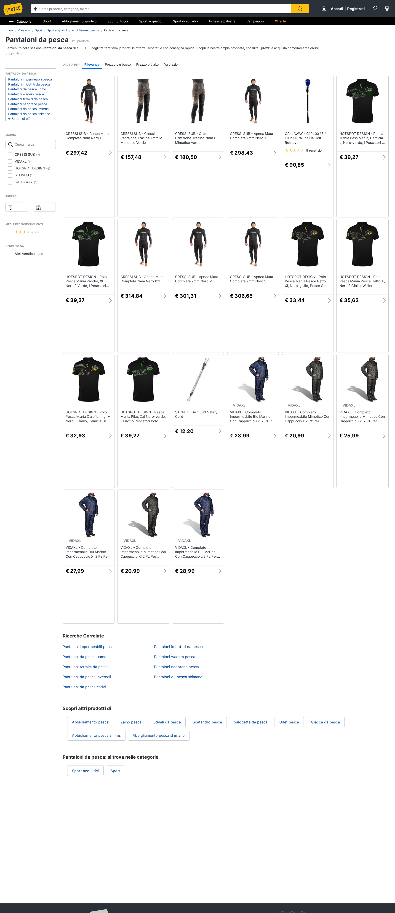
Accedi (337, 8)
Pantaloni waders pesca (26, 94)
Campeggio (255, 21)
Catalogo (24, 30)
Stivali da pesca (167, 722)
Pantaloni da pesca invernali (29, 109)
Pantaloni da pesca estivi (84, 687)
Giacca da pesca (325, 722)
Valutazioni (172, 64)
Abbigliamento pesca (85, 30)
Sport (47, 21)
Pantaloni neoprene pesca (27, 104)
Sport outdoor (117, 21)
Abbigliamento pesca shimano (159, 735)
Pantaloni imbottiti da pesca (29, 84)
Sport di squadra (185, 21)
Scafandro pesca (207, 722)
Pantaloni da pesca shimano (29, 114)
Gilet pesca (289, 722)
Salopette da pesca (250, 722)
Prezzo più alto (147, 64)
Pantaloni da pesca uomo (27, 89)
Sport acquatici (150, 21)
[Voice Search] (35, 9)
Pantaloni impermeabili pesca (30, 79)
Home (9, 30)
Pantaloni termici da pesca (28, 99)
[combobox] (161, 8)
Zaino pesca (130, 722)
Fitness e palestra (222, 21)
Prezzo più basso (118, 64)
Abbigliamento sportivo (79, 21)
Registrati (356, 8)
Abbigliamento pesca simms (96, 735)
